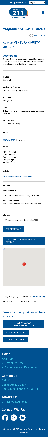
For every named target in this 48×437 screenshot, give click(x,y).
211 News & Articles (14, 401)
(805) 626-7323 (9, 140)
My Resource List (19, 3)
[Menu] (43, 12)
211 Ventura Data (13, 363)
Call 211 (7, 380)
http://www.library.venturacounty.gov (17, 176)
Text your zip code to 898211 (20, 388)
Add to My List (39, 36)
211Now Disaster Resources (20, 367)
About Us (7, 359)
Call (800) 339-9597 (14, 384)
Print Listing (40, 297)
